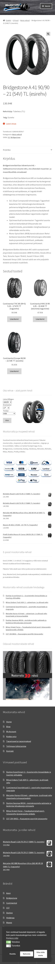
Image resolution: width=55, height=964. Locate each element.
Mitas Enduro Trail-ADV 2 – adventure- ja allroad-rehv (27, 602)
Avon (8, 893)
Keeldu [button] (13, 954)
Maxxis (9, 922)
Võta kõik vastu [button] (40, 953)
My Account (11, 731)
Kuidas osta (11, 736)
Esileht (8, 20)
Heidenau (10, 917)
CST (8, 908)
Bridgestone (15, 137)
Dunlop (9, 912)
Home (9, 721)
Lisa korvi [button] (14, 319)
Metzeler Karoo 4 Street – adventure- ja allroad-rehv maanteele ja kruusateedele (26, 614)
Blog (8, 726)
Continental (11, 903)
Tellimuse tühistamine (16, 746)
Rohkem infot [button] (12, 938)
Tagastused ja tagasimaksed (18, 741)
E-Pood (15, 20)
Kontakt (10, 751)
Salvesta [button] (26, 954)
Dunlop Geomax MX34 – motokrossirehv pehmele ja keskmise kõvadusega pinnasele (26, 621)
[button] (48, 34)
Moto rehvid (25, 20)
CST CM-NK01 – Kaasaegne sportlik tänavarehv (24, 634)
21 (9, 137)
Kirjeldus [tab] (7, 150)
